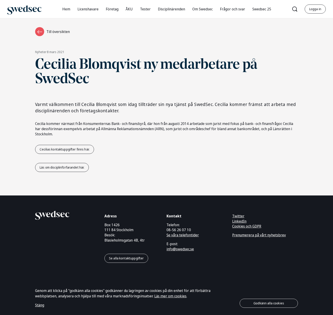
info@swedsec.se (180, 249)
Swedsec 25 (261, 9)
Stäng (39, 305)
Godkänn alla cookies (268, 303)
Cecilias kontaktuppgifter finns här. (64, 149)
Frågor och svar (232, 9)
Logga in (315, 9)
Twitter (238, 216)
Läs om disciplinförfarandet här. (62, 167)
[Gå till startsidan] (24, 9)
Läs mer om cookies (170, 296)
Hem (66, 9)
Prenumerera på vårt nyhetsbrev (259, 235)
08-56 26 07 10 (178, 229)
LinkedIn (239, 221)
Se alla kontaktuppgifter (126, 258)
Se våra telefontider (182, 235)
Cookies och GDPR (246, 226)
